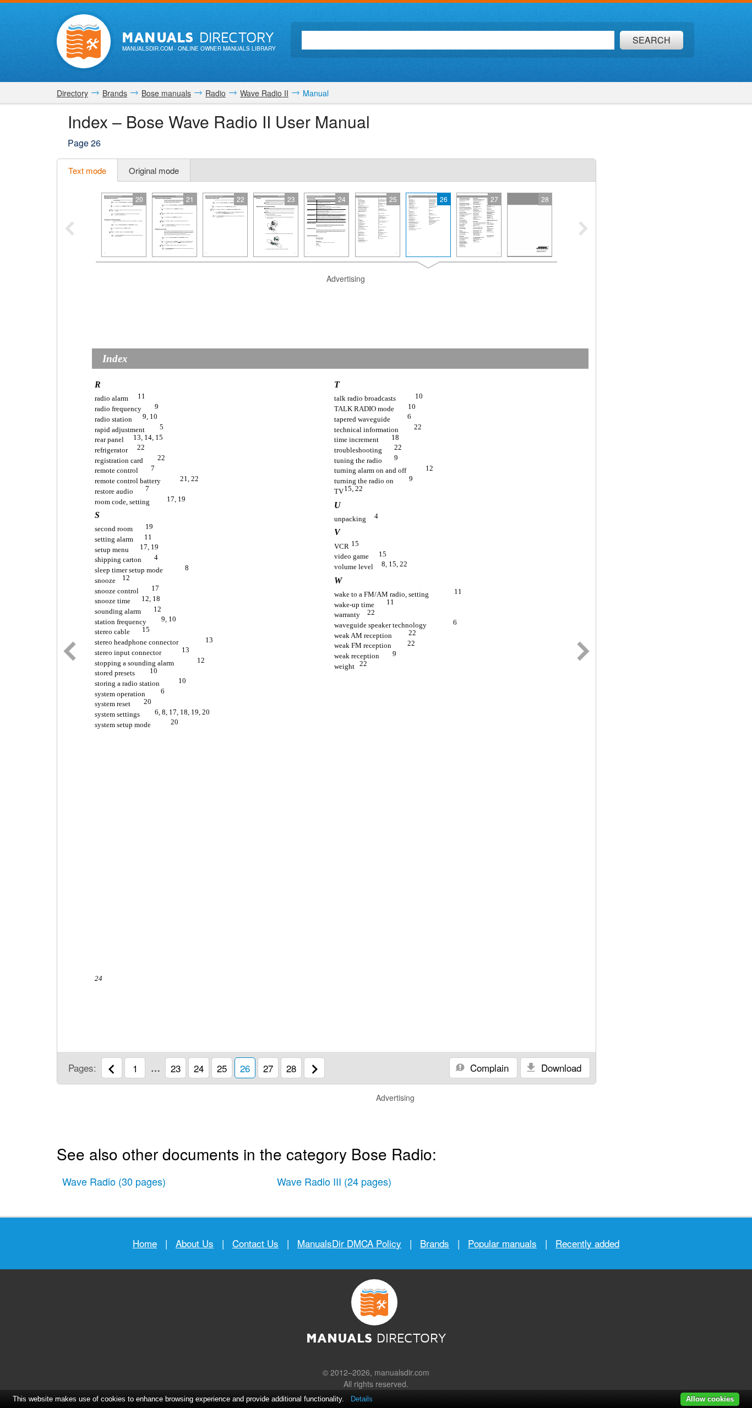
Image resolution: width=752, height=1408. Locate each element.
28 (291, 1068)
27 (268, 1068)
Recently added (587, 1243)
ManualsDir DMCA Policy (349, 1243)
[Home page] (83, 41)
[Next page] (583, 652)
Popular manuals (502, 1243)
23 (176, 1068)
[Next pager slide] (583, 229)
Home (145, 1243)
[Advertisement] (326, 298)
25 (222, 1068)
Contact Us (255, 1243)
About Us (195, 1243)
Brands (434, 1243)
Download (559, 1067)
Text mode (87, 170)
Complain (488, 1067)
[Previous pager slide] (69, 229)
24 (199, 1068)
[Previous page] (69, 652)
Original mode (154, 170)
